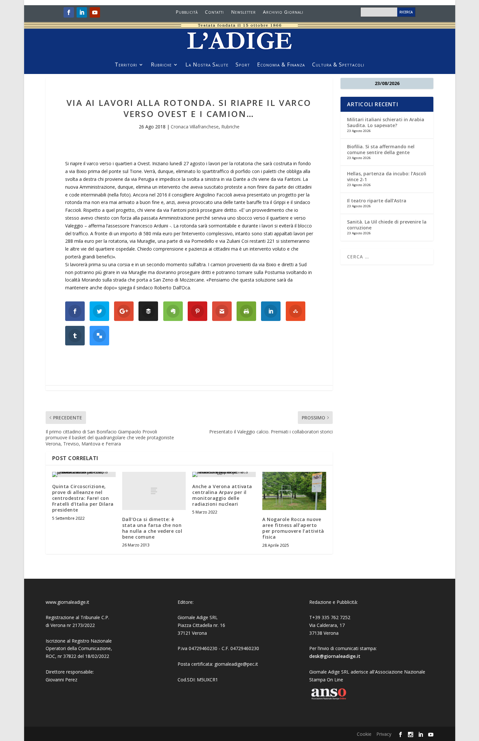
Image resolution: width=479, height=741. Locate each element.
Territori (126, 65)
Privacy (383, 734)
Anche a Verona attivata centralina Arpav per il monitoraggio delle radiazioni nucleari (222, 495)
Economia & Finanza (281, 65)
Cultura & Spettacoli (338, 65)
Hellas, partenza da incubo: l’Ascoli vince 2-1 (386, 176)
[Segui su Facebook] (69, 12)
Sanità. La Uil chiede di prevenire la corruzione (387, 225)
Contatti (214, 12)
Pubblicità (187, 12)
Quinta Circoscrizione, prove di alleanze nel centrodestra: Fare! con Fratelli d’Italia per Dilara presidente (83, 498)
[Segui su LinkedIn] (82, 12)
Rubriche (161, 65)
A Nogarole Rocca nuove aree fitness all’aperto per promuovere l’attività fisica (293, 528)
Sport (243, 65)
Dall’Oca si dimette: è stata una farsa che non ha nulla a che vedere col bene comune (152, 528)
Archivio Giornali (283, 12)
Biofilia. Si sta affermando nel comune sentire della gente (380, 149)
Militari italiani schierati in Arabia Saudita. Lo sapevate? (385, 122)
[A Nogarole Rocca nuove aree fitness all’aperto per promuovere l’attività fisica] (294, 491)
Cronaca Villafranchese (195, 127)
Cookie (364, 734)
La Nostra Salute (206, 65)
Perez (71, 679)
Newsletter (243, 12)
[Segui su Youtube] (95, 12)
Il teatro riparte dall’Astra (376, 200)
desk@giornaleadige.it (334, 656)
